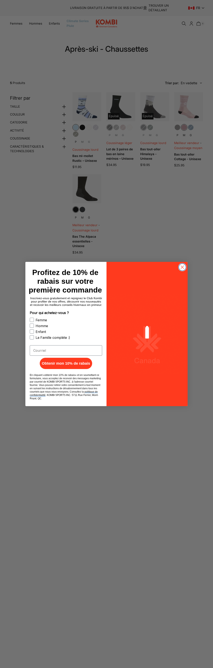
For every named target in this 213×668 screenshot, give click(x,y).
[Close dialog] (182, 267)
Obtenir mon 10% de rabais (66, 363)
